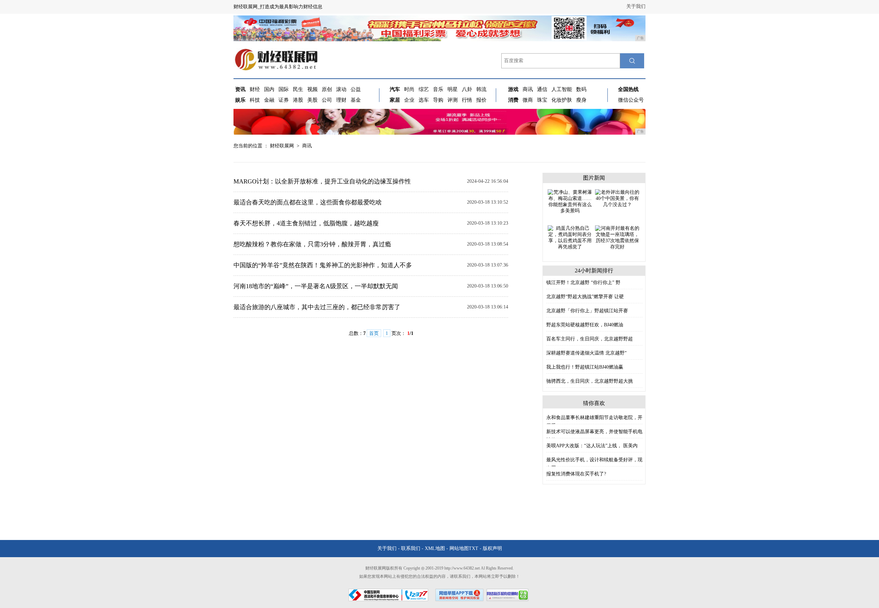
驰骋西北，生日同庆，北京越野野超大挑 (589, 381)
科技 (255, 100)
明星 (452, 89)
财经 (255, 89)
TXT (473, 548)
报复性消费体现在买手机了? (576, 473)
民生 (298, 89)
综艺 (424, 89)
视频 (312, 89)
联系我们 (410, 548)
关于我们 (636, 6)
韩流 (481, 89)
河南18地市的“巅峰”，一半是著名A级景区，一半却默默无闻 (315, 286)
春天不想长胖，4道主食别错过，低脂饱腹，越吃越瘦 (306, 223)
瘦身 (581, 100)
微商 (528, 100)
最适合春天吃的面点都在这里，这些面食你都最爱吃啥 (307, 202)
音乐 (438, 89)
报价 (481, 100)
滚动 (341, 89)
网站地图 (459, 548)
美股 (312, 100)
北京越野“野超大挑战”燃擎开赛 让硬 (585, 296)
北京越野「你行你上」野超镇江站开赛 (587, 310)
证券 (283, 100)
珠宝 (542, 100)
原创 (327, 89)
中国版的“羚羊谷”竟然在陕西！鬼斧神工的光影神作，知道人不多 (322, 265)
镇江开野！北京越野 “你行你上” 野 (583, 282)
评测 (452, 100)
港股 (298, 100)
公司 (327, 100)
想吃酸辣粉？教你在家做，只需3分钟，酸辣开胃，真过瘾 (312, 244)
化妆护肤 (561, 100)
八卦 (467, 89)
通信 (542, 89)
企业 (409, 100)
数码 (581, 89)
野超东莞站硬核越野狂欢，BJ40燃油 (584, 324)
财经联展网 (282, 145)
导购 (438, 100)
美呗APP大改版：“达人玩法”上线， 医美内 (592, 445)
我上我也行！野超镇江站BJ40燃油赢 (584, 367)
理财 (341, 100)
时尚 (409, 89)
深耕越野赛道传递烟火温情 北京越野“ (586, 353)
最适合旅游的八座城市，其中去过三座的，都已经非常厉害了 (316, 307)
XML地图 (435, 548)
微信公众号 (631, 100)
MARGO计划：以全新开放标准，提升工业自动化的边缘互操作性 (322, 181)
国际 (283, 89)
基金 (356, 100)
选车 (424, 100)
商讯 (528, 89)
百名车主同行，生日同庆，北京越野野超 (589, 338)
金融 (269, 100)
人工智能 (561, 89)
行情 (467, 100)
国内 (269, 89)
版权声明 (492, 548)
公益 (356, 89)
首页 (374, 333)
